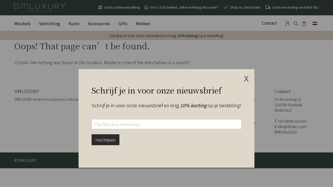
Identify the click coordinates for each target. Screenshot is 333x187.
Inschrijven (105, 140)
